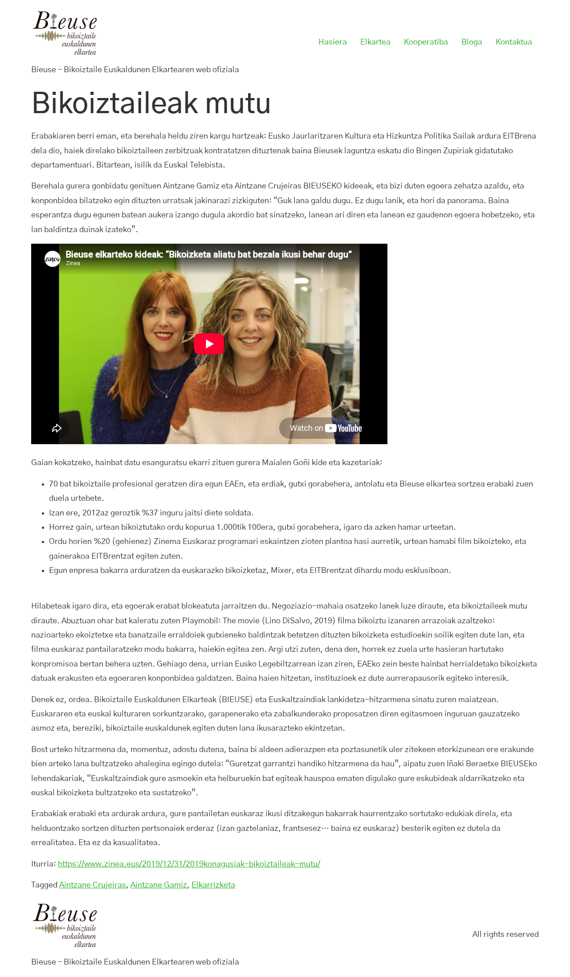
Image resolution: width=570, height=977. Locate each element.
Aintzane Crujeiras (92, 885)
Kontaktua (514, 42)
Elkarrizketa (213, 885)
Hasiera (332, 42)
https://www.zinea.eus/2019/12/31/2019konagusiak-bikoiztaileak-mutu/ (189, 864)
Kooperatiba (426, 42)
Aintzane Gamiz (158, 885)
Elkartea (375, 42)
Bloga (471, 42)
